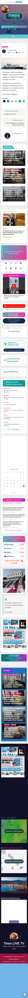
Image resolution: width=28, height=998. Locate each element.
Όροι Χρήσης (23, 961)
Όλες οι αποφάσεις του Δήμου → (14, 530)
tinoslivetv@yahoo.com (14, 959)
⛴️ (14, 372)
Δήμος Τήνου (14, 674)
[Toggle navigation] (13, 36)
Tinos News (4, 46)
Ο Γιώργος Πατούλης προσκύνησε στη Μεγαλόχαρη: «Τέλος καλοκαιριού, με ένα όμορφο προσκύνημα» (13, 174)
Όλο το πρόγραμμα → (14, 429)
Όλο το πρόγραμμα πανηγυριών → (14, 321)
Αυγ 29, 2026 (9, 163)
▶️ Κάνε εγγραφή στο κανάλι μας (14, 306)
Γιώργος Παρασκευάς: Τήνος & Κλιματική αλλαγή (15, 124)
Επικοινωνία (15, 961)
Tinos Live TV (12, 50)
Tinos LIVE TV (14, 16)
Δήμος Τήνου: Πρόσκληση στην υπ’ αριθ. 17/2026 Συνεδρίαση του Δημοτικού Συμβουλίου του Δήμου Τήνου (13, 155)
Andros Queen (20, 52)
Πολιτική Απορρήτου (7, 961)
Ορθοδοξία (18, 168)
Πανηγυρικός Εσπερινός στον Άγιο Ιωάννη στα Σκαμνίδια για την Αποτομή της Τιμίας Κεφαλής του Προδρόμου (14, 732)
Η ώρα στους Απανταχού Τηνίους (14, 539)
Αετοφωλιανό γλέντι (10, 114)
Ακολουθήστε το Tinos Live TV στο (13, 328)
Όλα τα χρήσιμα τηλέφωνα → (14, 350)
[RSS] (24, 29)
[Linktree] (21, 29)
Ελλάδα (13, 168)
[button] (25, 36)
